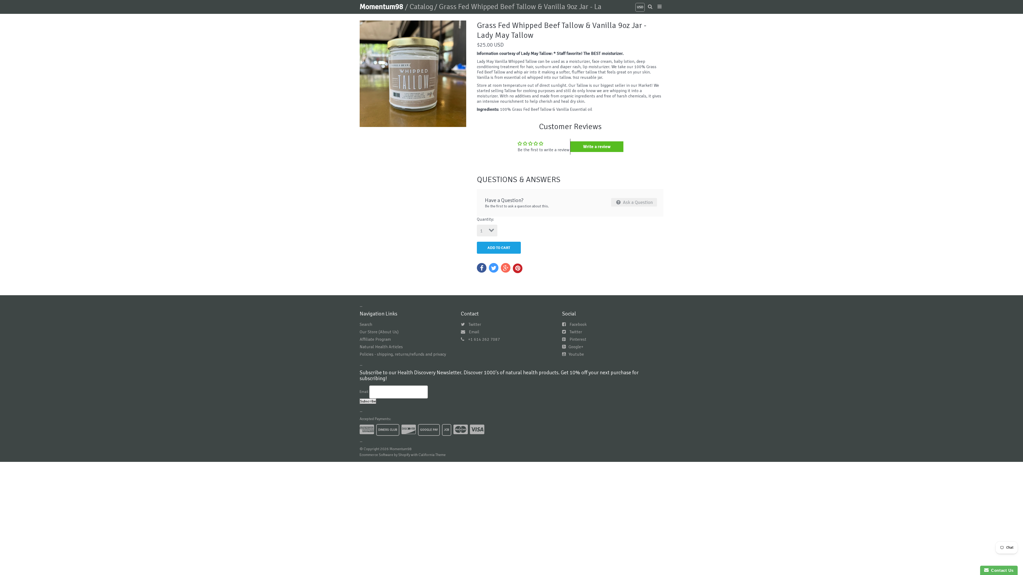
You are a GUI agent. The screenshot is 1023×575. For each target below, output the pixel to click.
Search (366, 324)
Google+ (576, 347)
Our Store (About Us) (379, 332)
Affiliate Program (375, 339)
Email (474, 332)
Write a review (597, 146)
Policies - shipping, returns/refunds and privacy (403, 354)
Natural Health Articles (381, 347)
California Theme (432, 455)
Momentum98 (382, 6)
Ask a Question (637, 202)
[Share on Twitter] (493, 268)
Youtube (576, 354)
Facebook (578, 324)
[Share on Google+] (505, 268)
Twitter (475, 324)
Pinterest (578, 339)
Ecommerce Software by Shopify (385, 455)
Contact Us (1001, 570)
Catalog (421, 6)
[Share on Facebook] (481, 268)
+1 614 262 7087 (484, 339)
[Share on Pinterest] (517, 268)
